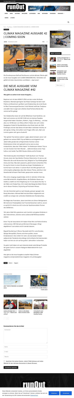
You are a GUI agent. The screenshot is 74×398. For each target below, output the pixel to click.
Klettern (10, 263)
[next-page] (7, 318)
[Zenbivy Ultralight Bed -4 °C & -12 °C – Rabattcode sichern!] (10, 304)
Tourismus (21, 308)
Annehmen (66, 393)
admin (5, 41)
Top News (9, 27)
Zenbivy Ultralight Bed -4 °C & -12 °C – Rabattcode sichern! (10, 312)
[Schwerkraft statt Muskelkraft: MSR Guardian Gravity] (40, 304)
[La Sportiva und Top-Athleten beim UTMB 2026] (53, 79)
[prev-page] (5, 318)
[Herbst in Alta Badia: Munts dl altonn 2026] (25, 304)
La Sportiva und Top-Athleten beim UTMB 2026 (62, 79)
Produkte (6, 308)
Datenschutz (34, 395)
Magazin (16, 263)
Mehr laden (59, 85)
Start (5, 27)
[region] (37, 392)
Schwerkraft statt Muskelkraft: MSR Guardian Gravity (38, 312)
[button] (68, 22)
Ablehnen (54, 393)
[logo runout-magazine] (16, 7)
